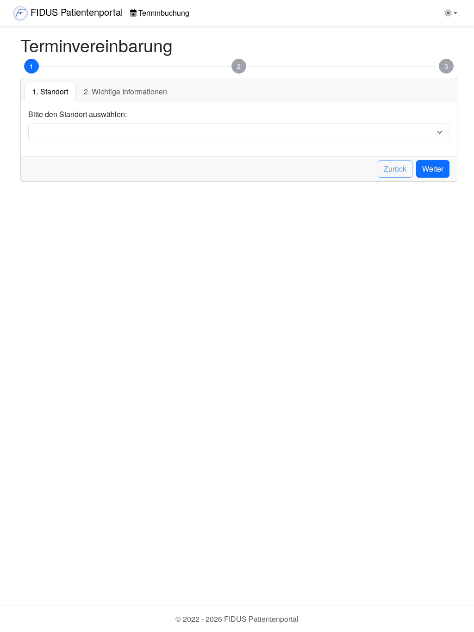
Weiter (432, 168)
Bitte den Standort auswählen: (77, 114)
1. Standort (50, 91)
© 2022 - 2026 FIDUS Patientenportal (237, 618)
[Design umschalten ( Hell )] (451, 13)
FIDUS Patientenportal (77, 12)
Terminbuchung (163, 12)
